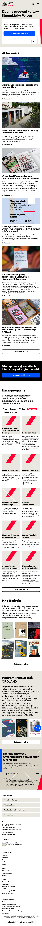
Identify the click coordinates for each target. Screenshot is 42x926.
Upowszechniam (10, 412)
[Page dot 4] (15, 42)
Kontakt (4, 875)
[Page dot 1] (5, 42)
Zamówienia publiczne (8, 908)
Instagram (5, 857)
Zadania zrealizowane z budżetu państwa (14, 911)
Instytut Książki (7, 4)
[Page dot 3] (12, 42)
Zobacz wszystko (21, 664)
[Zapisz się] (37, 773)
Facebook (5, 855)
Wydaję (22, 409)
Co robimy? (5, 882)
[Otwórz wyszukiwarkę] (33, 4)
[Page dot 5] (19, 42)
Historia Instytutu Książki (9, 891)
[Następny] (39, 728)
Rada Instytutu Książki (8, 886)
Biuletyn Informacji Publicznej (11, 906)
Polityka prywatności (8, 899)
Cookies (4, 902)
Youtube (4, 862)
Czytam (13, 409)
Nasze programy (7, 873)
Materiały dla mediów (8, 893)
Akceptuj (12, 922)
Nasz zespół (5, 884)
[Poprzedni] (36, 728)
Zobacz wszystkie (21, 351)
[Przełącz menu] (38, 4)
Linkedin (4, 864)
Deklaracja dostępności (9, 904)
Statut (4, 888)
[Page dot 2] (8, 42)
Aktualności (5, 871)
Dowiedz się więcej (29, 918)
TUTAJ (29, 617)
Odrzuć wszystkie (26, 922)
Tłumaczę (32, 409)
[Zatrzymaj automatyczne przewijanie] (33, 41)
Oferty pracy (5, 913)
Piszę (5, 409)
